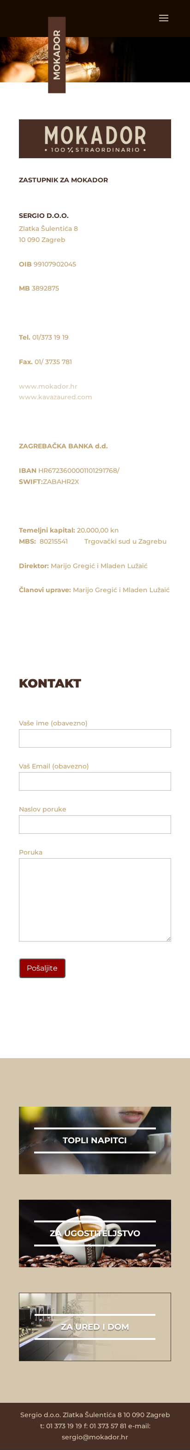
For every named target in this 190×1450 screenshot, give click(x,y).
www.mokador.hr (48, 386)
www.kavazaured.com (55, 397)
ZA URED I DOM (95, 1327)
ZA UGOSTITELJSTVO (95, 1233)
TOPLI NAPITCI (95, 1140)
